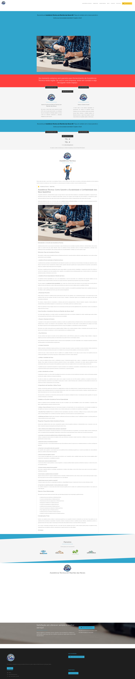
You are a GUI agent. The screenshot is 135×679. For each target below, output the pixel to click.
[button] (67, 186)
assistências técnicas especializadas (53, 283)
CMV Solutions (40, 530)
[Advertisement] (67, 28)
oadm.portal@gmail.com (13, 674)
